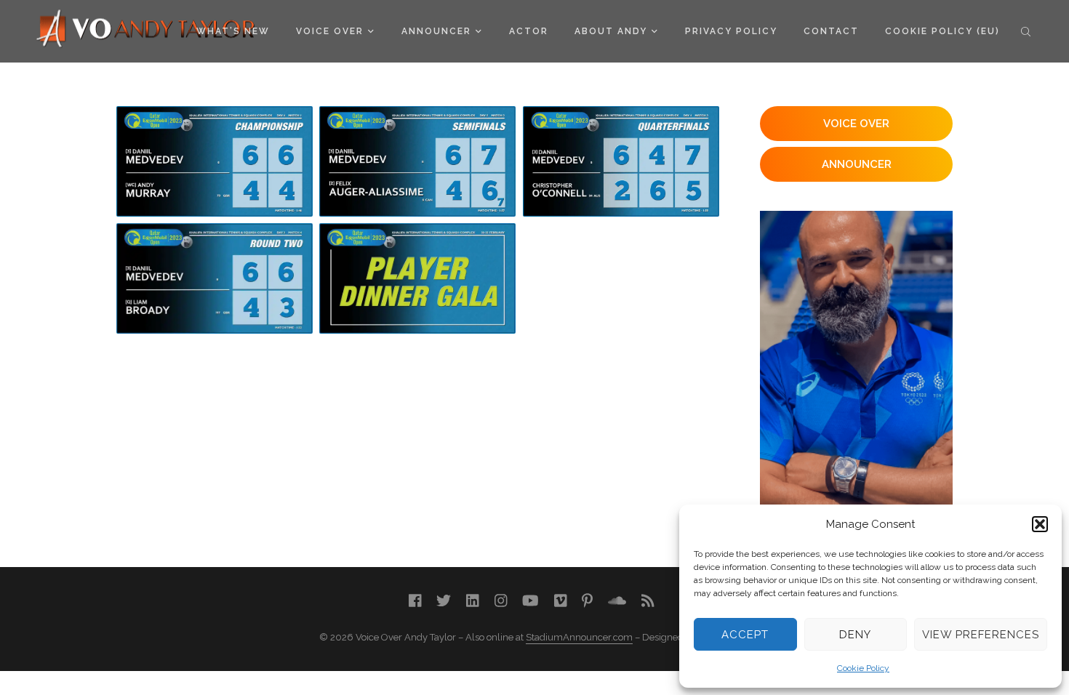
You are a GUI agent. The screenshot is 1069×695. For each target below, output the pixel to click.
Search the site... (1025, 31)
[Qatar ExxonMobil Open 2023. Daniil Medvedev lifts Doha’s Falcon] (214, 161)
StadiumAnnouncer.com (579, 637)
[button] (1040, 524)
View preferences (980, 634)
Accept (745, 634)
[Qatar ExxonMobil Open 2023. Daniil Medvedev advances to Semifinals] (621, 161)
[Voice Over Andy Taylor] (146, 30)
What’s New (233, 31)
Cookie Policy (863, 668)
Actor (528, 31)
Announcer (436, 31)
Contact (831, 31)
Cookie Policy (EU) (942, 31)
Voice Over (330, 31)
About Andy (610, 31)
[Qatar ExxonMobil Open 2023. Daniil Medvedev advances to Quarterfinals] (214, 278)
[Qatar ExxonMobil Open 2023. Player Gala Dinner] (417, 278)
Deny (855, 634)
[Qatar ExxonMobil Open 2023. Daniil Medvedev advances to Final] (417, 161)
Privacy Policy (731, 31)
